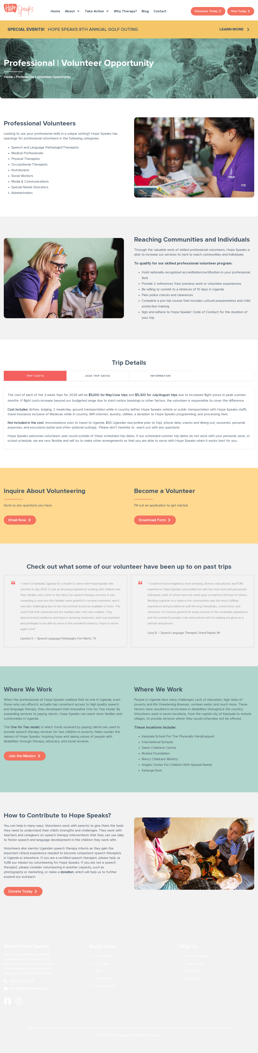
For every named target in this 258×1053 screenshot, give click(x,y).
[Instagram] (19, 1001)
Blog (145, 11)
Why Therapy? (125, 11)
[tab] (35, 376)
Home (55, 11)
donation (66, 872)
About (70, 11)
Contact (160, 11)
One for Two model (25, 727)
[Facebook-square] (7, 1001)
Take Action (94, 11)
